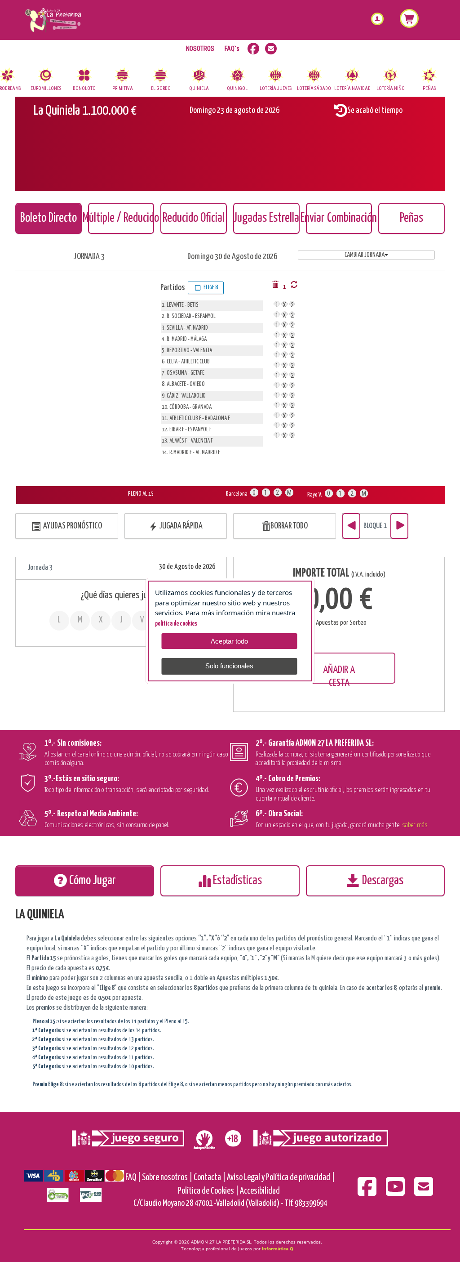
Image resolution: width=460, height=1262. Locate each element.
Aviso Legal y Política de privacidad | (281, 1177)
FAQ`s (232, 48)
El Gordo (161, 88)
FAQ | (133, 1177)
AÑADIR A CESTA (339, 674)
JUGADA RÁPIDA (180, 526)
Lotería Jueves (276, 88)
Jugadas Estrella (266, 218)
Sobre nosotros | (167, 1177)
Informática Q (277, 1248)
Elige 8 (210, 288)
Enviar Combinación (339, 218)
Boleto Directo (48, 218)
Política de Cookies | (208, 1191)
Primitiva (122, 88)
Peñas (429, 88)
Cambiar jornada (365, 255)
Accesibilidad (260, 1191)
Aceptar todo (229, 641)
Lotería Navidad (352, 88)
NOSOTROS (200, 48)
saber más (415, 825)
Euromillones (46, 88)
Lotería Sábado (314, 88)
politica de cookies (176, 624)
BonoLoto (84, 88)
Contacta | (210, 1177)
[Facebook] (368, 1192)
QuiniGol (237, 88)
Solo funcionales (229, 666)
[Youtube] (396, 1192)
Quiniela (199, 88)
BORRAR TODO (289, 526)
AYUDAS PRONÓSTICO (71, 526)
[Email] (423, 1192)
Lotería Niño (390, 88)
